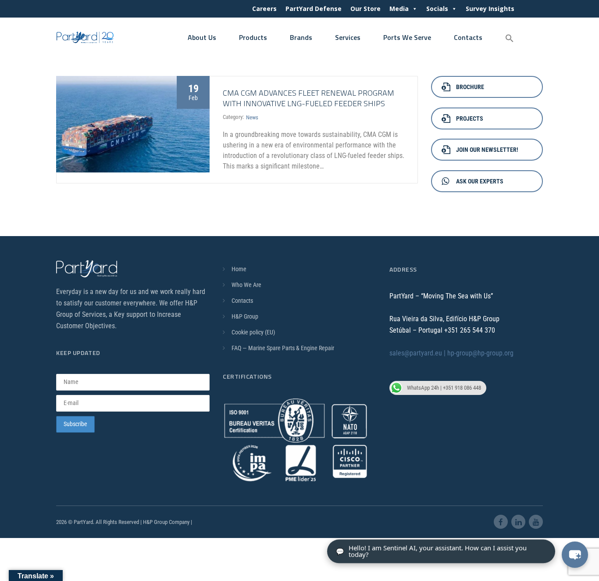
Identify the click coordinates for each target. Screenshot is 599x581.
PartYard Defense (313, 8)
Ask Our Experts (479, 181)
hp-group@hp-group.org (480, 353)
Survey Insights (490, 8)
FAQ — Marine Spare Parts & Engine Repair (283, 347)
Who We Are (246, 284)
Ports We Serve (407, 37)
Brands (301, 37)
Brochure (470, 86)
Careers (264, 8)
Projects (469, 118)
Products (253, 37)
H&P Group (245, 316)
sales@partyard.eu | (418, 353)
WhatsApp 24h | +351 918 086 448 (444, 387)
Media (399, 8)
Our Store (365, 8)
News (252, 117)
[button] (509, 39)
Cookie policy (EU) (253, 332)
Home (239, 269)
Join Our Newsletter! (487, 149)
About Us (202, 37)
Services (347, 37)
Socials (437, 8)
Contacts (468, 37)
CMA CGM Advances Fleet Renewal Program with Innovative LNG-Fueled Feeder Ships (308, 98)
